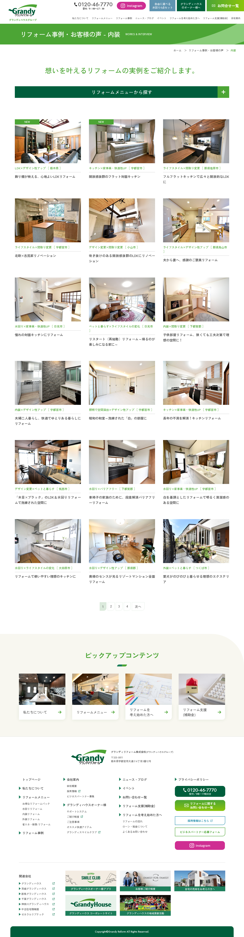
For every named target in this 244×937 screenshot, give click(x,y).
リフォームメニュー (36, 797)
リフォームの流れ (133, 821)
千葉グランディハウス (33, 898)
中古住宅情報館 (30, 909)
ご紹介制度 (73, 816)
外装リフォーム (31, 819)
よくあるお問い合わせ (135, 831)
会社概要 (72, 786)
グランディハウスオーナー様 (86, 805)
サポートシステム (77, 811)
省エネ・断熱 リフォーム (36, 824)
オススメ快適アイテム (79, 827)
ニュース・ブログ (144, 18)
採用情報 (72, 791)
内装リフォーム (31, 814)
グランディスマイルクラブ (82, 832)
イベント (161, 18)
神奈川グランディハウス (35, 904)
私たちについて (80, 18)
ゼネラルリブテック (32, 914)
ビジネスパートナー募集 (80, 796)
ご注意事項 (73, 822)
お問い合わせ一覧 (135, 797)
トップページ (31, 779)
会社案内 (73, 779)
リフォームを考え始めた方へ (142, 815)
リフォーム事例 (124, 18)
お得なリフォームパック (36, 803)
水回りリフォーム (32, 809)
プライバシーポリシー (193, 779)
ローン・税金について (135, 826)
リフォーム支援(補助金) (215, 18)
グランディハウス (31, 883)
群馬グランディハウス (33, 893)
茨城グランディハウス (33, 888)
